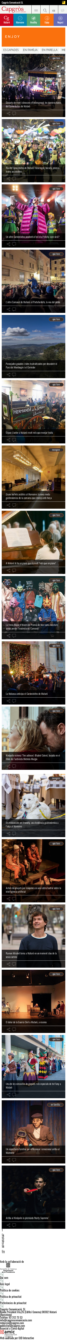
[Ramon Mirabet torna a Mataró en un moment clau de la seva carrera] (33, 936)
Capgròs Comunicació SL (12, 2)
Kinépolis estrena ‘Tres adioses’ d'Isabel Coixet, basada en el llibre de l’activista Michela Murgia (33, 757)
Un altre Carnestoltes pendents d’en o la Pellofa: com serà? (33, 237)
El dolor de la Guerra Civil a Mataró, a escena (26, 1022)
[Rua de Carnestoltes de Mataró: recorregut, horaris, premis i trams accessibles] (33, 150)
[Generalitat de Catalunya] (33, 1268)
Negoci (60, 22)
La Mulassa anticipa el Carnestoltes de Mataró (27, 693)
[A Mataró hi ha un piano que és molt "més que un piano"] (33, 542)
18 (3, 1246)
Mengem (56, 449)
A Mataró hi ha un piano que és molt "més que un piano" (31, 563)
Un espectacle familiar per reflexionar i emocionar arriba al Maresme (33, 1151)
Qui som (4, 1278)
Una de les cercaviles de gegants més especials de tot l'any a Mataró (33, 1085)
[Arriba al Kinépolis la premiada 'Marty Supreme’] (33, 1197)
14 (3, 1236)
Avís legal (5, 1284)
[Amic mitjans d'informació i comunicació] (33, 1333)
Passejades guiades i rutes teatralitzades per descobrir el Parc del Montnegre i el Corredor (31, 365)
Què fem (56, 58)
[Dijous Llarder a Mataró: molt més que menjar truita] (33, 411)
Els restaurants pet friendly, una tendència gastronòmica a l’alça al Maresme (32, 824)
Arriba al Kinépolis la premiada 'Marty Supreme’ (27, 1218)
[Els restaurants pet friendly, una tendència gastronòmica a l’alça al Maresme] (33, 805)
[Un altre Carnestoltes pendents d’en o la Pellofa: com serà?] (33, 216)
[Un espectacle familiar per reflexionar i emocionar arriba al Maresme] (33, 1131)
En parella (50, 50)
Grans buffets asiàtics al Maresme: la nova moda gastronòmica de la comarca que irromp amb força (29, 496)
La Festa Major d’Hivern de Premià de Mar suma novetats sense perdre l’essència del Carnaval (32, 626)
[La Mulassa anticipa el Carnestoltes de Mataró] (33, 673)
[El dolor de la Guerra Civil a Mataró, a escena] (33, 1001)
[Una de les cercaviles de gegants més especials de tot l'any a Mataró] (33, 1066)
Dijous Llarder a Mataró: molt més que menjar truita (29, 432)
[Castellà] (53, 9)
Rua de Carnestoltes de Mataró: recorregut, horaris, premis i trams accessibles (33, 169)
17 (3, 1244)
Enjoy (47, 22)
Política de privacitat (10, 1297)
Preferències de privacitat (13, 1303)
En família (30, 50)
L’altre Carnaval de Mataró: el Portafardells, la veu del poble (33, 302)
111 (3, 1252)
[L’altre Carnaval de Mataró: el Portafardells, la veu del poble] (33, 281)
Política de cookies (9, 1290)
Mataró (7, 22)
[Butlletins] (62, 9)
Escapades (11, 50)
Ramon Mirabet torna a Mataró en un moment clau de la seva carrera (31, 955)
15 (3, 1238)
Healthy (33, 22)
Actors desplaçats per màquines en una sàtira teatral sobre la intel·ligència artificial (33, 890)
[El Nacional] (63, 2)
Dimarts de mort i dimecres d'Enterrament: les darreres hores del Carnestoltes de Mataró (33, 104)
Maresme (20, 22)
